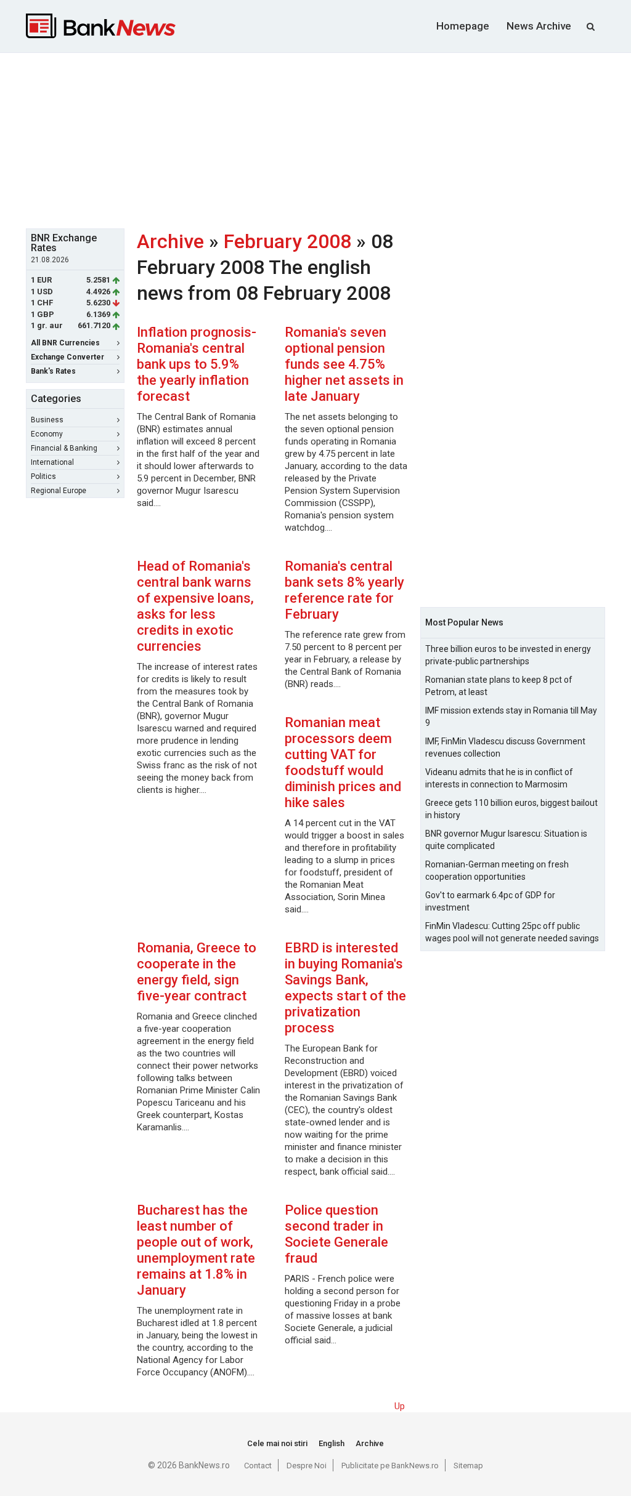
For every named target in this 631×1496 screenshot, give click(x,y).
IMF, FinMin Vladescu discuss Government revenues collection (505, 747)
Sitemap (468, 1465)
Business (47, 420)
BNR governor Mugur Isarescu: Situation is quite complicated (506, 840)
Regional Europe (58, 490)
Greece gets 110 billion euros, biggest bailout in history (511, 809)
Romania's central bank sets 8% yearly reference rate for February (344, 590)
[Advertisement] (325, 139)
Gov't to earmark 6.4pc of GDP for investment (490, 901)
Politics (43, 476)
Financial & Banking (64, 448)
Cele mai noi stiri (277, 1443)
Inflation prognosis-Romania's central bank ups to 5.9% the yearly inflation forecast (196, 364)
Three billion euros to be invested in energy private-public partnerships (508, 655)
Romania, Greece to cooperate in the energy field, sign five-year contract (196, 971)
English (331, 1443)
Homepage (462, 26)
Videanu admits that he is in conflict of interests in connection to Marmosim (499, 778)
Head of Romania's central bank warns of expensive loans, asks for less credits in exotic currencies (195, 606)
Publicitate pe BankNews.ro (390, 1465)
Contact (258, 1465)
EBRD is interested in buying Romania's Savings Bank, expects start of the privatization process (345, 988)
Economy (47, 434)
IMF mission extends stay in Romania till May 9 (511, 717)
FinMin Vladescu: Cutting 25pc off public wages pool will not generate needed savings (512, 932)
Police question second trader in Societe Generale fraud (336, 1234)
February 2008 (287, 241)
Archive (170, 241)
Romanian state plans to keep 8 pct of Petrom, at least (498, 686)
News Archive (539, 26)
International (52, 462)
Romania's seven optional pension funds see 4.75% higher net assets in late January (344, 364)
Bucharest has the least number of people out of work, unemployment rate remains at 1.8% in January (196, 1250)
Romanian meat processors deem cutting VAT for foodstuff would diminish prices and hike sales (343, 762)
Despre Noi (307, 1465)
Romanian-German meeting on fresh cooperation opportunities (497, 870)
